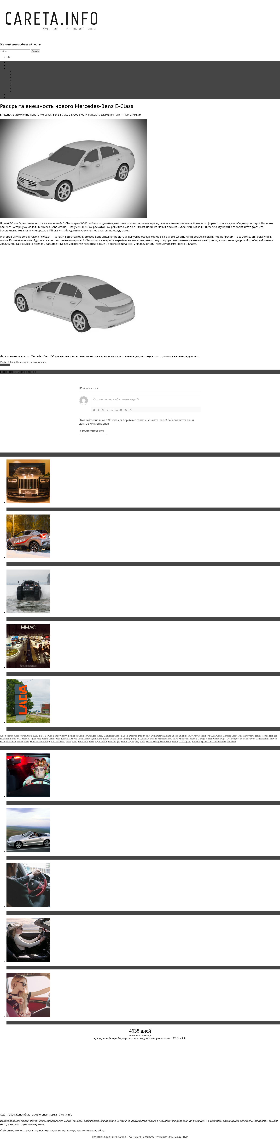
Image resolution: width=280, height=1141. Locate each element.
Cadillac (82, 735)
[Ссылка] (125, 410)
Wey (137, 741)
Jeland (45, 738)
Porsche (244, 738)
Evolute (167, 735)
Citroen (118, 735)
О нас (9, 97)
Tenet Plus (83, 741)
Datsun (141, 735)
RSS (8, 57)
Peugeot (235, 738)
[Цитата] (121, 410)
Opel (223, 738)
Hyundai (4, 738)
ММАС (17, 91)
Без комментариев (36, 362)
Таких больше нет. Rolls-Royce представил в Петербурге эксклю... (49, 509)
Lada (80, 738)
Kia (75, 738)
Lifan (119, 738)
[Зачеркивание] (107, 410)
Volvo (124, 741)
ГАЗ (181, 741)
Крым (204, 741)
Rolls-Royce (270, 738)
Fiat (202, 735)
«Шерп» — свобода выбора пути (27, 619)
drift (148, 735)
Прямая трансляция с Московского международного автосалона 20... (51, 674)
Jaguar (32, 738)
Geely (219, 735)
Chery (100, 735)
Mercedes (5, 365)
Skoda (20, 741)
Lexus (113, 738)
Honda (265, 735)
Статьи (10, 65)
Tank (68, 741)
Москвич (231, 741)
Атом (168, 741)
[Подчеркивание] (103, 410)
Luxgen (135, 738)
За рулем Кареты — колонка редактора (34, 80)
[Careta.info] (51, 36)
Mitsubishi (184, 738)
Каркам (187, 741)
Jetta (58, 738)
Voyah (131, 741)
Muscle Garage (197, 738)
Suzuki (61, 741)
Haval (258, 735)
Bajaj (41, 735)
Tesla (91, 741)
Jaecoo (25, 738)
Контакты (11, 94)
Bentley (57, 735)
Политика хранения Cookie (109, 1136)
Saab (2, 741)
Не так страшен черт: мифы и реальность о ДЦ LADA (41, 729)
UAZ (104, 741)
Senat (13, 741)
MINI (175, 738)
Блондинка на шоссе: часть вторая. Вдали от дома (39, 858)
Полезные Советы (23, 88)
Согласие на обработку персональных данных (158, 1136)
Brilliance (73, 735)
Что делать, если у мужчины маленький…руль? (38, 913)
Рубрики (11, 68)
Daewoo (133, 735)
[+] (130, 409)
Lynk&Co (145, 738)
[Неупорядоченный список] (116, 410)
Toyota (98, 741)
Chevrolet (109, 735)
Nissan (209, 738)
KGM (70, 738)
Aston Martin (6, 735)
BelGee (48, 735)
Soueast (34, 741)
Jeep (39, 738)
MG (170, 738)
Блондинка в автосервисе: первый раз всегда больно (41, 803)
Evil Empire (157, 735)
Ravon (252, 738)
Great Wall (237, 735)
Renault (260, 738)
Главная (10, 62)
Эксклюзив (19, 77)
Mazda (153, 738)
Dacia (125, 735)
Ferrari (196, 735)
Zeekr (149, 741)
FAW (190, 735)
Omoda (217, 738)
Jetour (52, 738)
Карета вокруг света (24, 85)
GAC (213, 735)
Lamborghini (90, 738)
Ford (207, 735)
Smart (26, 741)
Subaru (54, 741)
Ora (229, 738)
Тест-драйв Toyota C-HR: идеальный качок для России (42, 564)
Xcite (142, 741)
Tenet (74, 741)
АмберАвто (158, 741)
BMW (64, 735)
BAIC (35, 735)
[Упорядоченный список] (112, 410)
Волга (175, 741)
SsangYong (44, 741)
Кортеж (196, 741)
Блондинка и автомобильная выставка (31, 1022)
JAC (19, 738)
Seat (8, 741)
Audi (16, 735)
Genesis (227, 735)
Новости (18, 71)
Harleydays (248, 735)
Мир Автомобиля (216, 741)
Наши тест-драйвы (23, 74)
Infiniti (12, 738)
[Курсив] (98, 410)
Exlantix (183, 735)
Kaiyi (64, 738)
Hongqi (273, 735)
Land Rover (103, 738)
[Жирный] (94, 410)
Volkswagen (114, 741)
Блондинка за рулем (24, 82)
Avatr (29, 735)
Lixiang (126, 738)
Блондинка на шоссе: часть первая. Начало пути (38, 967)
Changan (91, 735)
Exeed (175, 735)
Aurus (23, 735)
